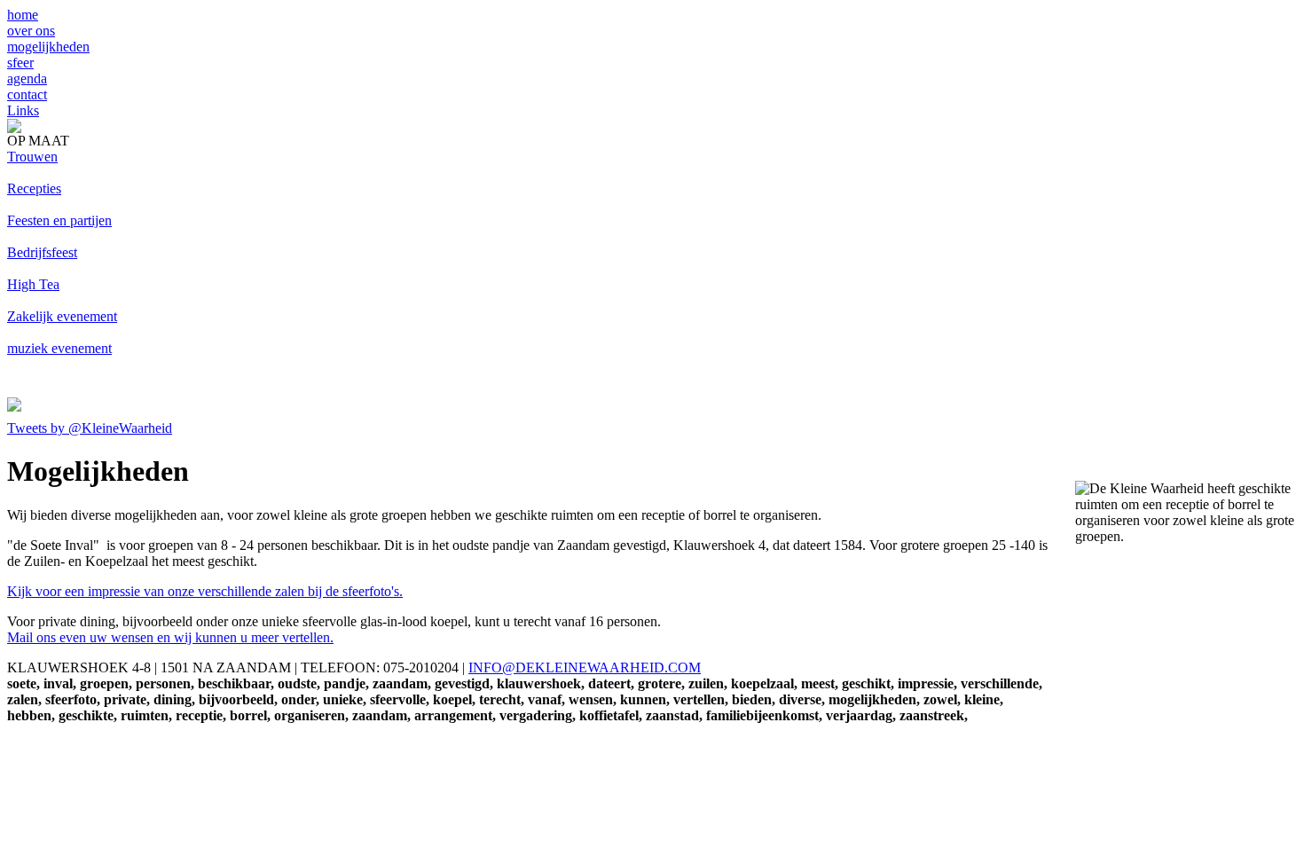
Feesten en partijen (59, 220)
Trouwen (32, 156)
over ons (31, 30)
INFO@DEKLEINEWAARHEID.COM (584, 667)
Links (23, 110)
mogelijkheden (48, 46)
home (22, 14)
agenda (27, 78)
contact (27, 94)
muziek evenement (59, 348)
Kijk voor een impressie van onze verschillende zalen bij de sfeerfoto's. (205, 591)
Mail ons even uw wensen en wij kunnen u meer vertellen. (170, 637)
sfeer (20, 62)
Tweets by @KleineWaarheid (89, 428)
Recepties (34, 188)
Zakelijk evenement (62, 316)
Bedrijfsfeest (42, 252)
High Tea (33, 284)
